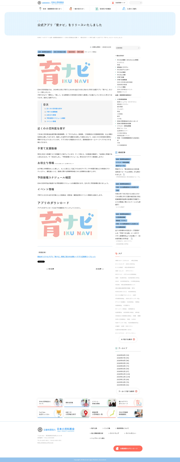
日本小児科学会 (130, 264)
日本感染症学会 (125, 281)
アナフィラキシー (131, 333)
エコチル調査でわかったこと (123, 295)
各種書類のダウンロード (129, 448)
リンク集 (107, 428)
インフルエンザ (120, 264)
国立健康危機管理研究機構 (123, 288)
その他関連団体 (122, 145)
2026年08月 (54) (123, 355)
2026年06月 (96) (123, 360)
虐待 (135, 295)
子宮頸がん (127, 305)
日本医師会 (131, 302)
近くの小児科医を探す (54, 108)
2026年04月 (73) (123, 366)
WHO (117, 281)
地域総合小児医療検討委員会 (123, 316)
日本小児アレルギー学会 (133, 298)
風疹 (117, 278)
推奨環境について (123, 428)
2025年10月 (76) (123, 382)
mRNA (134, 319)
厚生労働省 (135, 260)
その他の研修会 (122, 133)
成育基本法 (132, 309)
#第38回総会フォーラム (133, 177)
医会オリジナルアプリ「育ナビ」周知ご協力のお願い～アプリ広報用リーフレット (67, 256)
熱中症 (137, 312)
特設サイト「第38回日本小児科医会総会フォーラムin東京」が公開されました (127, 172)
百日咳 (118, 284)
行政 (118, 143)
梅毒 (135, 316)
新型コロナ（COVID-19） (123, 260)
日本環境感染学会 (133, 322)
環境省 (137, 302)
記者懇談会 (119, 312)
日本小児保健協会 (120, 319)
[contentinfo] (90, 442)
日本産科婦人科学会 (134, 278)
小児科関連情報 (120, 217)
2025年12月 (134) (123, 377)
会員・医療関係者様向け (45, 52)
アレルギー (120, 109)
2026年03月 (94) (123, 368)
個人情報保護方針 (97, 433)
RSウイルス (119, 274)
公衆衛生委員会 (136, 281)
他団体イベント (122, 92)
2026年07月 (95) (123, 358)
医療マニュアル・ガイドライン (127, 102)
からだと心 (120, 62)
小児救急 (120, 114)
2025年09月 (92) (123, 385)
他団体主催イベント (123, 135)
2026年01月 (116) (123, 374)
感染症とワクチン (122, 104)
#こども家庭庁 (120, 207)
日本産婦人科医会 (129, 312)
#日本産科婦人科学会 (122, 244)
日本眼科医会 (132, 291)
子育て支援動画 (52, 112)
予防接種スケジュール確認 (55, 118)
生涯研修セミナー (122, 131)
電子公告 (94, 428)
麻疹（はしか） (120, 271)
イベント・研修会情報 (122, 162)
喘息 (129, 319)
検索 (140, 2)
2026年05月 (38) (123, 363)
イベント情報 (51, 121)
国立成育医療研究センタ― (129, 284)
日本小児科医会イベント (124, 89)
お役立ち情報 (51, 115)
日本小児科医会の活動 (60, 52)
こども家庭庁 (119, 267)
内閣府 (118, 326)
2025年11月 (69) (123, 379)
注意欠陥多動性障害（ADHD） (124, 329)
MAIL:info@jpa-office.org (45, 442)
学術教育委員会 (120, 298)
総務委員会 (119, 305)
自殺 (123, 326)
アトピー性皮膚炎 (120, 302)
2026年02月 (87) (123, 371)
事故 (118, 111)
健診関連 (120, 107)
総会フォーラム (122, 128)
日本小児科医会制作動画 (124, 82)
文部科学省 (123, 278)
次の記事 (98, 269)
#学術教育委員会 (121, 177)
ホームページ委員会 (91, 52)
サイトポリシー (131, 433)
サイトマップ (114, 433)
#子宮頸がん (119, 241)
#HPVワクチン (128, 241)
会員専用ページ (120, 3)
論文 (118, 116)
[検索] (138, 48)
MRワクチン (129, 326)
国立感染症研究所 (130, 267)
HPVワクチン (130, 271)
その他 (119, 119)
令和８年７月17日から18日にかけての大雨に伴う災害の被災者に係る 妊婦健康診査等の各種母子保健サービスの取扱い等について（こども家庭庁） (128, 199)
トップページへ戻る (98, 438)
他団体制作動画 (122, 84)
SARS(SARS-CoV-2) (121, 291)
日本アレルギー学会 (121, 322)
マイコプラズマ (120, 333)
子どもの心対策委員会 (130, 274)
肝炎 (133, 288)
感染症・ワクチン (121, 220)
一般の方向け (71, 52)
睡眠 (139, 316)
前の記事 (51, 269)
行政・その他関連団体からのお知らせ (127, 187)
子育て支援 (80, 52)
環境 (118, 65)
